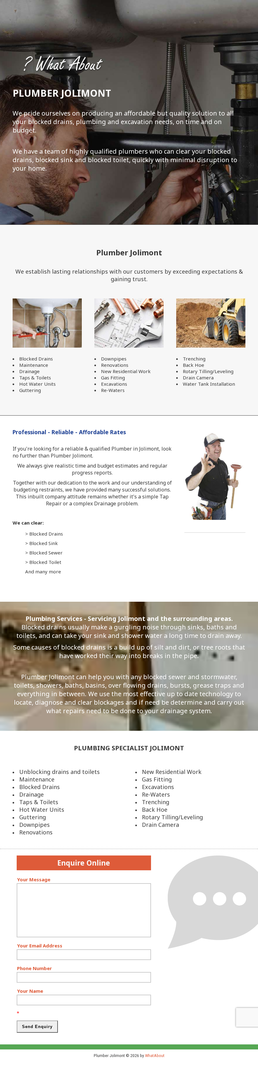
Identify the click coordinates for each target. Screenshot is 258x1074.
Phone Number (34, 968)
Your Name (30, 991)
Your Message (33, 879)
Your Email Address (39, 945)
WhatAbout (155, 1055)
